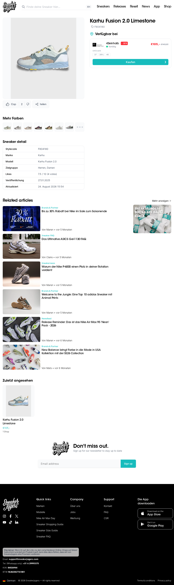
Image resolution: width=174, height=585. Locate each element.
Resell (134, 6)
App (157, 6)
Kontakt (108, 506)
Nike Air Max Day (45, 518)
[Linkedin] (16, 522)
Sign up (128, 463)
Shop (167, 6)
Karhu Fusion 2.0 (47, 161)
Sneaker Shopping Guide (49, 524)
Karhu (41, 155)
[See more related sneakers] (79, 127)
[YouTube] (4, 522)
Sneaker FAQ (43, 536)
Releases (120, 6)
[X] (16, 516)
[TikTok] (10, 522)
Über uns (75, 506)
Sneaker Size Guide (47, 530)
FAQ (106, 512)
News (146, 6)
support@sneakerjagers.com (23, 559)
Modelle (40, 512)
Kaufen (146, 62)
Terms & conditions (146, 580)
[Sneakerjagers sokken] (152, 219)
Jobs (72, 512)
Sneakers (103, 6)
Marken (40, 506)
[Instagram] (4, 516)
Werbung (75, 518)
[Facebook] (10, 516)
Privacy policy (164, 580)
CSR (106, 518)
